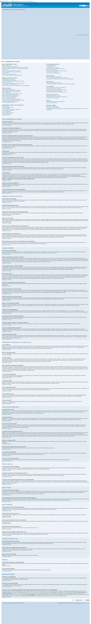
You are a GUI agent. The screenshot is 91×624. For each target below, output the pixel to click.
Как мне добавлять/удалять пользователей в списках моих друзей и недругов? (60, 83)
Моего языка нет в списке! (7, 82)
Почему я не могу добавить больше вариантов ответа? (12, 93)
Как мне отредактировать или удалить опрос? (10, 94)
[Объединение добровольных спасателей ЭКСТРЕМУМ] (7, 5)
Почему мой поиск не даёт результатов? (53, 88)
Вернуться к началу (7, 125)
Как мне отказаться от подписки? (52, 97)
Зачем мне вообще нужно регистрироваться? (10, 66)
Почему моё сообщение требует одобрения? (10, 101)
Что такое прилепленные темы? (8, 112)
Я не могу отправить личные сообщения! (53, 76)
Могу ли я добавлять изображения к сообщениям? (11, 109)
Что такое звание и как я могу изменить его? (10, 84)
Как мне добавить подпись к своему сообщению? (11, 91)
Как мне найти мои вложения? (51, 102)
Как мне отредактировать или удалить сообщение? (11, 90)
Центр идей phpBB (68, 584)
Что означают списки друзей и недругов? (53, 82)
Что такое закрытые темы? (7, 113)
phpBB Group (39, 578)
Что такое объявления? (6, 111)
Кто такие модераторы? (50, 66)
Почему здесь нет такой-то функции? (53, 107)
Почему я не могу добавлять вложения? (9, 96)
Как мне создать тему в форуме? (8, 89)
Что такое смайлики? (6, 108)
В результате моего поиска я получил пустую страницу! (56, 89)
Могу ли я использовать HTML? (8, 107)
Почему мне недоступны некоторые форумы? (10, 95)
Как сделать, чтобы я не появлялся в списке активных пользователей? (15, 68)
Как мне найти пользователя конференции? (54, 90)
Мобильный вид (85, 9)
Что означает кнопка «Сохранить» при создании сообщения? (13, 100)
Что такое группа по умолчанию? (52, 71)
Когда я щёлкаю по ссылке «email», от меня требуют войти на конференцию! (16, 85)
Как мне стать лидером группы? (52, 69)
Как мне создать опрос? (6, 92)
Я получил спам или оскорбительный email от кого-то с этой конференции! (59, 78)
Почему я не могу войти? (6, 65)
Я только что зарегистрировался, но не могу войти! (11, 70)
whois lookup (78, 590)
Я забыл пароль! (5, 69)
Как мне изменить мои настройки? (8, 78)
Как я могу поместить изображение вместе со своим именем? (13, 83)
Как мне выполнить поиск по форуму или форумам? (55, 87)
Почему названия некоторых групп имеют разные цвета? (56, 70)
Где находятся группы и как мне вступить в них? (55, 68)
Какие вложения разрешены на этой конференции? (55, 101)
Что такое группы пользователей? (52, 67)
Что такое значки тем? (6, 114)
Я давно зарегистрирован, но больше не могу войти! (11, 71)
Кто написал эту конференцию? (52, 106)
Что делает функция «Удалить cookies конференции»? (12, 75)
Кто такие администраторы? (51, 65)
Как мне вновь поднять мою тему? (8, 102)
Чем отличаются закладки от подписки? (53, 95)
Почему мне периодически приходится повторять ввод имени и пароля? (15, 67)
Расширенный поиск (85, 6)
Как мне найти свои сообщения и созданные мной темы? (56, 91)
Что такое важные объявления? (8, 110)
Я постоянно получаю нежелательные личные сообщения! (57, 77)
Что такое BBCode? (5, 106)
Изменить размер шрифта (88, 9)
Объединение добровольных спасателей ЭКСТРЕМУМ (14, 9)
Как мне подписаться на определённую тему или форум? (56, 96)
